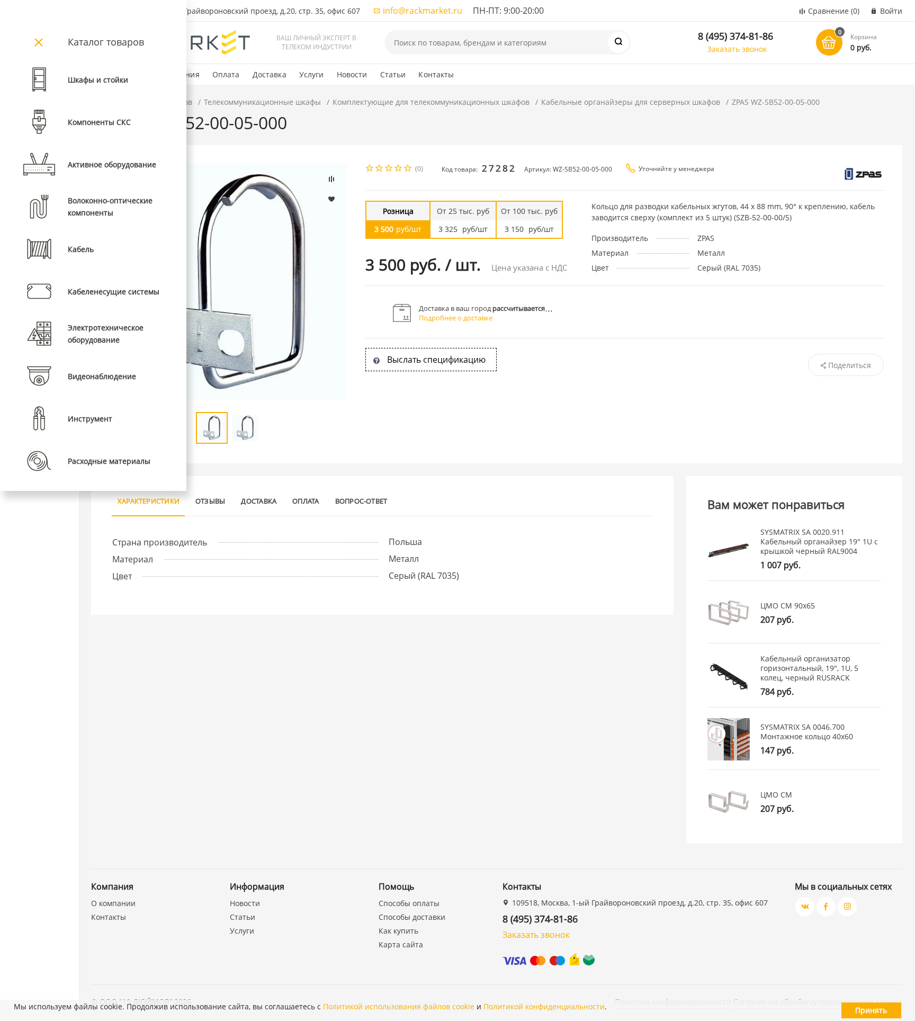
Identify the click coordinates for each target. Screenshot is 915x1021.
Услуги (311, 74)
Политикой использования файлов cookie (398, 1006)
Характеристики (149, 501)
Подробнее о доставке (455, 318)
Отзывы (210, 501)
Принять (871, 1010)
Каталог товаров (106, 41)
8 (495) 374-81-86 (735, 36)
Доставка (269, 74)
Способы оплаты (409, 903)
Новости (352, 74)
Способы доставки (412, 917)
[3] (389, 169)
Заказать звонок (737, 49)
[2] (379, 169)
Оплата (226, 74)
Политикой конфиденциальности (544, 1006)
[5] (408, 169)
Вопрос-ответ (361, 501)
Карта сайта (401, 944)
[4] (398, 169)
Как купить (398, 931)
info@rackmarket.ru (422, 10)
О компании (113, 903)
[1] (370, 169)
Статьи (393, 74)
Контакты (436, 74)
